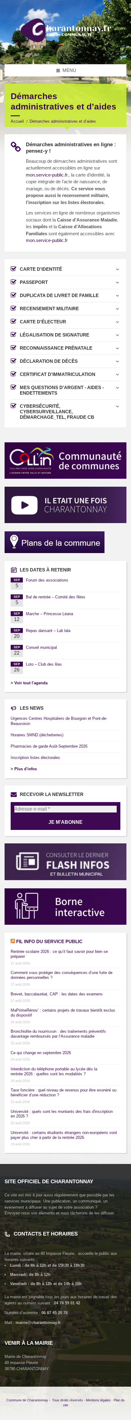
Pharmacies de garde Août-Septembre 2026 (49, 746)
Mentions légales (98, 1400)
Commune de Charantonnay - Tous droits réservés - (46, 1400)
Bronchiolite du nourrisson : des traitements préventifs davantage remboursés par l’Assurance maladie (58, 1034)
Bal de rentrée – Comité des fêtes (55, 597)
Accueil (17, 121)
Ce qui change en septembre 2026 (41, 1052)
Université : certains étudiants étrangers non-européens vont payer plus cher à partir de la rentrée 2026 (64, 1135)
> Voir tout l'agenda (29, 683)
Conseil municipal (41, 647)
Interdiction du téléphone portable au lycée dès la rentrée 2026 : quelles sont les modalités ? (54, 1071)
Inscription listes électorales (35, 757)
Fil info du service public (49, 941)
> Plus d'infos (24, 769)
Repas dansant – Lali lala (48, 630)
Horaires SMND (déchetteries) (37, 735)
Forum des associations (47, 580)
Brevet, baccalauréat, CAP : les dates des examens (57, 994)
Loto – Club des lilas (44, 664)
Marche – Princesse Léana (49, 613)
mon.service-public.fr (46, 174)
